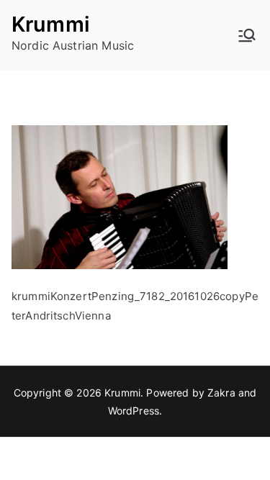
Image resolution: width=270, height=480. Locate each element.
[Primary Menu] (246, 35)
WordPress (133, 410)
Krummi (51, 24)
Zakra (221, 392)
